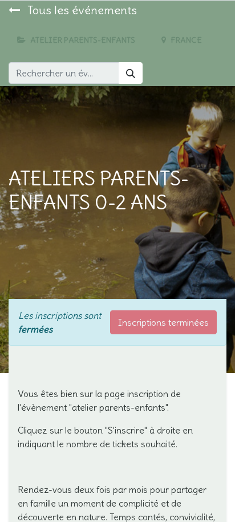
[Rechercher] (131, 73)
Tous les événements (81, 10)
